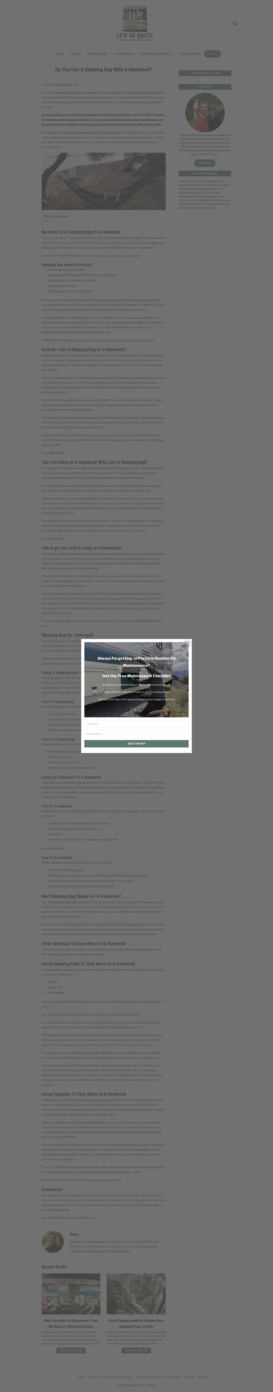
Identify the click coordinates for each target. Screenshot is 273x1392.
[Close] (187, 643)
